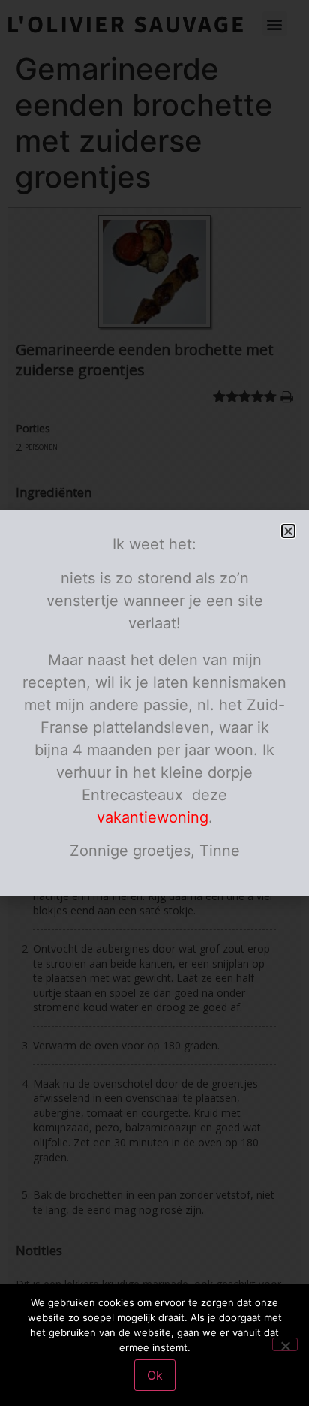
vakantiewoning (152, 817)
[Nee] (285, 1344)
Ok (155, 1375)
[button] (288, 531)
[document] (154, 703)
